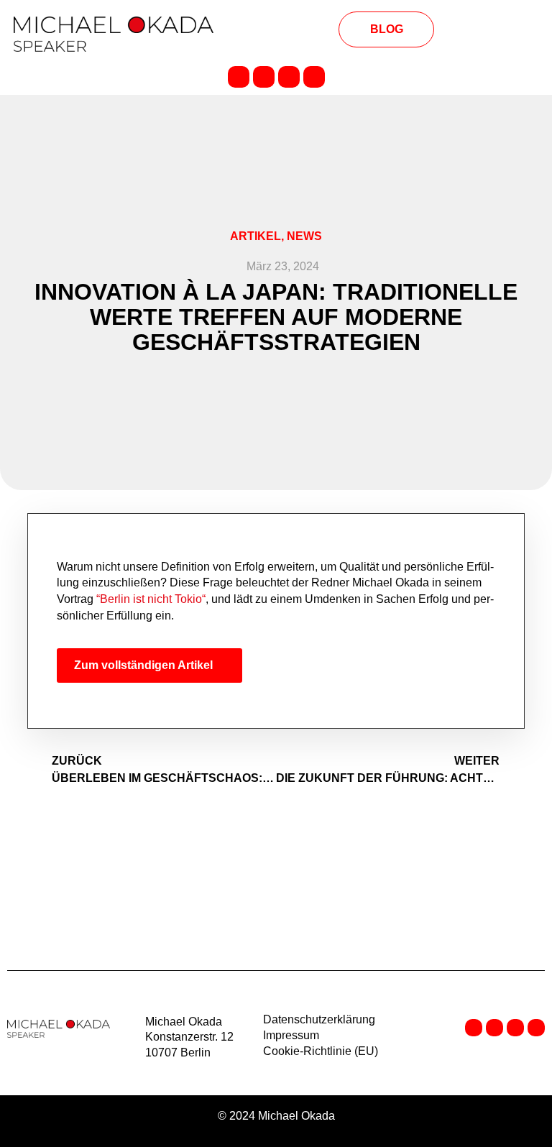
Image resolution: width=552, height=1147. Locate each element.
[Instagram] (289, 77)
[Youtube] (314, 77)
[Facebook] (264, 77)
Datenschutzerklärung (319, 1019)
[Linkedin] (238, 77)
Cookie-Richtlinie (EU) (320, 1051)
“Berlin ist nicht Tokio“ (149, 599)
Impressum (291, 1035)
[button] (276, 30)
